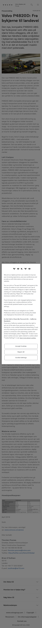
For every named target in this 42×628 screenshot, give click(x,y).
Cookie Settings (21, 357)
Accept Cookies (21, 346)
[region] (21, 314)
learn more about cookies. (28, 338)
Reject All (21, 352)
